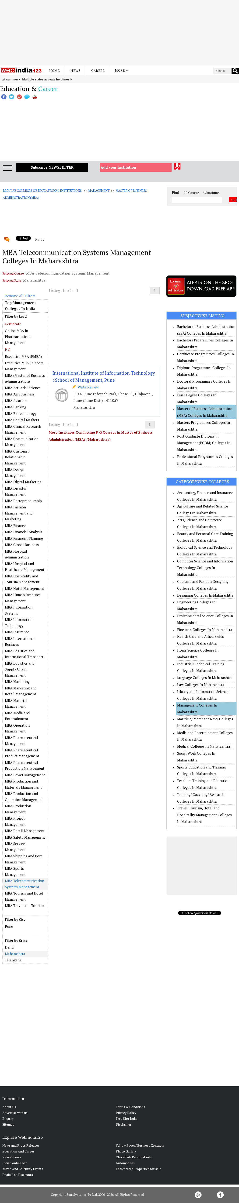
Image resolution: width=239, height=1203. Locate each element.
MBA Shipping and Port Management (23, 859)
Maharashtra (15, 953)
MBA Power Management (25, 774)
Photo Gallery (126, 1151)
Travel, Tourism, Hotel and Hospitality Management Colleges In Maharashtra (204, 815)
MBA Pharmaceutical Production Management (24, 765)
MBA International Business (20, 641)
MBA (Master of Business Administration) (25, 378)
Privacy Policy (126, 1112)
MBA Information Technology (18, 622)
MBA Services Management (15, 846)
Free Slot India (126, 1118)
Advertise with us (15, 1112)
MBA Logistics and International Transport (24, 654)
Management (99, 190)
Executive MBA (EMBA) (23, 356)
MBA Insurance (17, 632)
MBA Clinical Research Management (23, 429)
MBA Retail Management (25, 830)
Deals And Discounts (17, 1174)
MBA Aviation (16, 400)
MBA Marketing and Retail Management (20, 691)
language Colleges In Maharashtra (204, 677)
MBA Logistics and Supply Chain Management (19, 669)
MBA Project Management (15, 821)
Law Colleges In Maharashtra (200, 684)
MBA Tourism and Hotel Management (24, 896)
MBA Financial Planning (24, 538)
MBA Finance (15, 525)
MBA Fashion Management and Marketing (18, 513)
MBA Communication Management (22, 441)
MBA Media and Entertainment (17, 715)
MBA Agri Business (20, 394)
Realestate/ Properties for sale (138, 1169)
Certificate (13, 324)
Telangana (13, 960)
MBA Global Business (22, 544)
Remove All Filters (20, 296)
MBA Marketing (17, 681)
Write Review (87, 387)
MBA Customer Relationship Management (17, 457)
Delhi (9, 947)
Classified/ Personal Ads (134, 1157)
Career (98, 70)
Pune (9, 926)
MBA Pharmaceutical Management (21, 740)
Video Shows (11, 1157)
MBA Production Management (18, 809)
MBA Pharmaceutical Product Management (22, 753)
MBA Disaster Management (16, 491)
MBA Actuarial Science (23, 387)
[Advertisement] (119, 32)
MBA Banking (15, 407)
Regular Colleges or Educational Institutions (42, 190)
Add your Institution (118, 167)
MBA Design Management (15, 472)
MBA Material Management (16, 703)
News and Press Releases (20, 1145)
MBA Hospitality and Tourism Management (22, 579)
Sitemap (8, 1124)
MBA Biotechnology (21, 413)
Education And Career (18, 1151)
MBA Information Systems (18, 610)
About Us (9, 1107)
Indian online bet (14, 1163)
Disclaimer (123, 1124)
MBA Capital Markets (22, 419)
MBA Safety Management (25, 837)
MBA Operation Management (17, 728)
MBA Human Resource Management (23, 597)
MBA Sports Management (15, 871)
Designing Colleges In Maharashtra (205, 595)
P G (7, 349)
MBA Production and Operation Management (24, 796)
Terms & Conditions (130, 1107)
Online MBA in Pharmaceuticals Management (18, 336)
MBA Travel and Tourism (24, 905)
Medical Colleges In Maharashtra (203, 746)
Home (54, 70)
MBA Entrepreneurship (23, 500)
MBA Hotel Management (24, 588)
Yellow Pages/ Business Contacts (140, 1145)
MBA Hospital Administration (17, 554)
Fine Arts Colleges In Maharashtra (204, 629)
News (75, 70)
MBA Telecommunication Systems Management (24, 883)
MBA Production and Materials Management (23, 784)
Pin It (39, 239)
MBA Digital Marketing (23, 481)
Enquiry (8, 1118)
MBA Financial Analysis (23, 531)
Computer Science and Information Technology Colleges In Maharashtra (205, 568)
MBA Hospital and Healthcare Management (24, 566)
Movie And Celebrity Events (22, 1169)
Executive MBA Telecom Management (24, 366)
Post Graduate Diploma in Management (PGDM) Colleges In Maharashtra (203, 443)
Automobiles (125, 1163)
